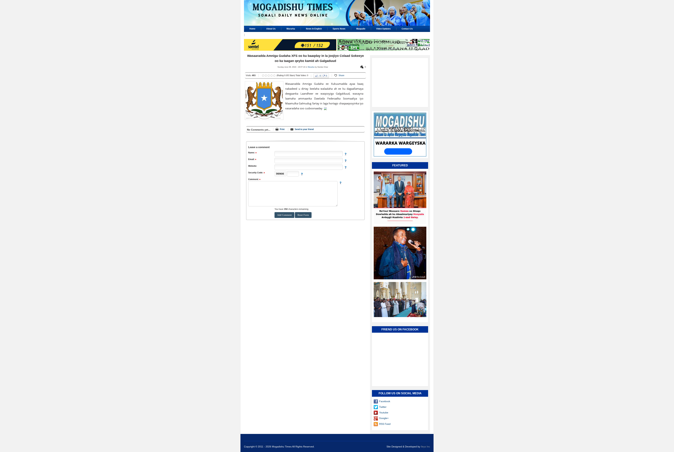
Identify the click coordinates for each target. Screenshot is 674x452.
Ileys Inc (425, 446)
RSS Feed (385, 424)
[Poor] (263, 75)
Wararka (311, 67)
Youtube (383, 412)
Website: (252, 166)
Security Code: (256, 172)
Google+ (384, 418)
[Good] (268, 75)
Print (282, 129)
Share (341, 75)
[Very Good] (271, 75)
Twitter (382, 407)
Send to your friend (304, 129)
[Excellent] (274, 75)
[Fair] (266, 75)
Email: (251, 159)
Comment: (253, 179)
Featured (400, 165)
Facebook (384, 401)
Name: (251, 152)
